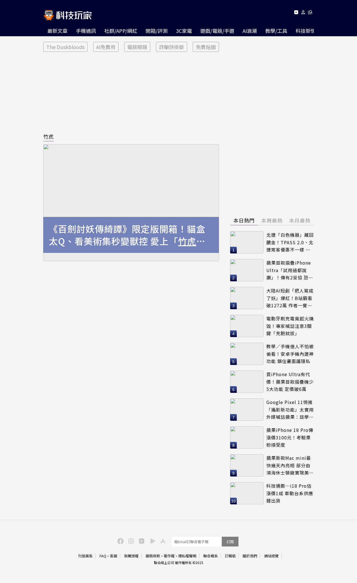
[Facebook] (120, 541)
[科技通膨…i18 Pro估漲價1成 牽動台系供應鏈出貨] (247, 493)
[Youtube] (296, 13)
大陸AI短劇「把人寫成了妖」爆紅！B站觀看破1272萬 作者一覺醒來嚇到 (289, 298)
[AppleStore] (162, 541)
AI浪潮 (250, 30)
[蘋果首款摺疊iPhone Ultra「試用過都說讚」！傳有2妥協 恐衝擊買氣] (247, 270)
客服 (113, 555)
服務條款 (153, 555)
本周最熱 (272, 220)
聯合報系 (210, 555)
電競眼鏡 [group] (137, 46)
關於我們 (250, 555)
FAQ (103, 555)
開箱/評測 (157, 30)
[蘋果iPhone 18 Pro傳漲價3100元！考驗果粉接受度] (247, 437)
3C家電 (184, 30)
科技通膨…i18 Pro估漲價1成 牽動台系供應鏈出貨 (289, 493)
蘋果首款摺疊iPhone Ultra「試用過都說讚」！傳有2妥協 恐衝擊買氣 (289, 270)
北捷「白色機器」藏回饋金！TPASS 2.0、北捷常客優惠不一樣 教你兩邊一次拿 (290, 242)
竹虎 (48, 136)
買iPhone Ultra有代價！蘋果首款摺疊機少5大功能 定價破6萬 (290, 381)
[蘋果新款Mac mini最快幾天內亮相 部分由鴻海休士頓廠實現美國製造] (247, 465)
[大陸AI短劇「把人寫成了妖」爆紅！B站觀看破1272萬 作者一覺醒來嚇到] (247, 298)
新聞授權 (131, 555)
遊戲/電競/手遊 (217, 30)
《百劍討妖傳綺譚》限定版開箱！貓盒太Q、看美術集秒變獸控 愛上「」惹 (127, 235)
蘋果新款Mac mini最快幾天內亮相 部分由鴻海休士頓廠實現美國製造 (290, 465)
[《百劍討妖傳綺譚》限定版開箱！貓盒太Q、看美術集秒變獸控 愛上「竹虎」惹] (131, 202)
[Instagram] (130, 541)
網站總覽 (271, 555)
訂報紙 (230, 555)
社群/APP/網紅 (120, 30)
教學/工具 (276, 30)
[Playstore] (151, 541)
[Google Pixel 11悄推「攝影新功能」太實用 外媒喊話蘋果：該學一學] (247, 409)
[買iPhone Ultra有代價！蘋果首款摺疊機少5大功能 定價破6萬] (247, 382)
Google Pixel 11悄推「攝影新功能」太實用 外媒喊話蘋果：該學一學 (290, 410)
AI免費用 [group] (105, 46)
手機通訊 (86, 30)
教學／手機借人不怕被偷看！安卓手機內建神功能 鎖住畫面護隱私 (290, 353)
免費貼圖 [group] (206, 46)
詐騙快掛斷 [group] (171, 46)
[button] (303, 13)
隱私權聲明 (187, 555)
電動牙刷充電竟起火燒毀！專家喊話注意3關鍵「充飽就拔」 (290, 326)
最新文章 (57, 30)
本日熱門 (244, 220)
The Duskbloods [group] (65, 46)
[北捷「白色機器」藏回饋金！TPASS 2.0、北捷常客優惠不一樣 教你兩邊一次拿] (247, 242)
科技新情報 (308, 30)
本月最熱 (299, 220)
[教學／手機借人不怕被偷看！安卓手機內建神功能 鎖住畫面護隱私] (247, 354)
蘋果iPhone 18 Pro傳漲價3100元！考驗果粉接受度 (289, 437)
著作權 (169, 555)
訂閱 (230, 541)
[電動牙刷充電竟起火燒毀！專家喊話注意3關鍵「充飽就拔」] (247, 326)
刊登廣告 (85, 555)
